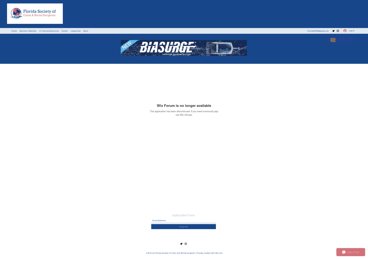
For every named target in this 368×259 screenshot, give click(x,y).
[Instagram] (337, 30)
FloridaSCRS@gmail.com (318, 31)
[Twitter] (333, 30)
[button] (64, 31)
